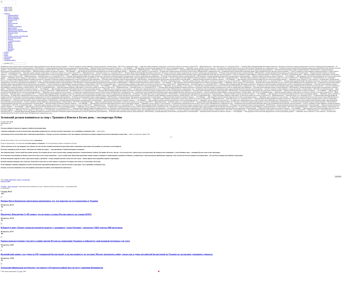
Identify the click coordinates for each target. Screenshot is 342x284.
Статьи (6, 52)
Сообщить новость (10, 60)
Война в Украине (13, 17)
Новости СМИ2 (5, 181)
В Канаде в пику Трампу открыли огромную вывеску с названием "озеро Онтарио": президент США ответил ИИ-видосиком (62, 227)
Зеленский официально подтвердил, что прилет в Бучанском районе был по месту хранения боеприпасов (52, 267)
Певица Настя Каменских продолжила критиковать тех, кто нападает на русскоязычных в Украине (49, 201)
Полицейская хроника (14, 37)
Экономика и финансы (15, 26)
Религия (10, 39)
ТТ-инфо (19, 271)
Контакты (7, 58)
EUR (5, 9)
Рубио (6, 179)
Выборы (10, 25)
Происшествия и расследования (17, 31)
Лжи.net (10, 47)
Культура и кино (13, 33)
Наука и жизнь (12, 28)
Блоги (6, 53)
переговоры (12, 179)
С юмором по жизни (14, 41)
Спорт (10, 34)
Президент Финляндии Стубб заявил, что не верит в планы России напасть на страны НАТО (46, 214)
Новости (7, 13)
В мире (10, 21)
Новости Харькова (13, 18)
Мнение (10, 45)
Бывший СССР (12, 20)
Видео (6, 55)
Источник (338, 176)
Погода (10, 44)
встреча (19, 179)
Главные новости (13, 15)
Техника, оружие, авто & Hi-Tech (18, 36)
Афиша (10, 42)
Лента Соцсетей (13, 23)
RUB (5, 10)
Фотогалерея (8, 57)
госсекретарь (26, 179)
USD (5, 7)
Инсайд (10, 50)
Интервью (11, 49)
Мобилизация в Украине (15, 29)
